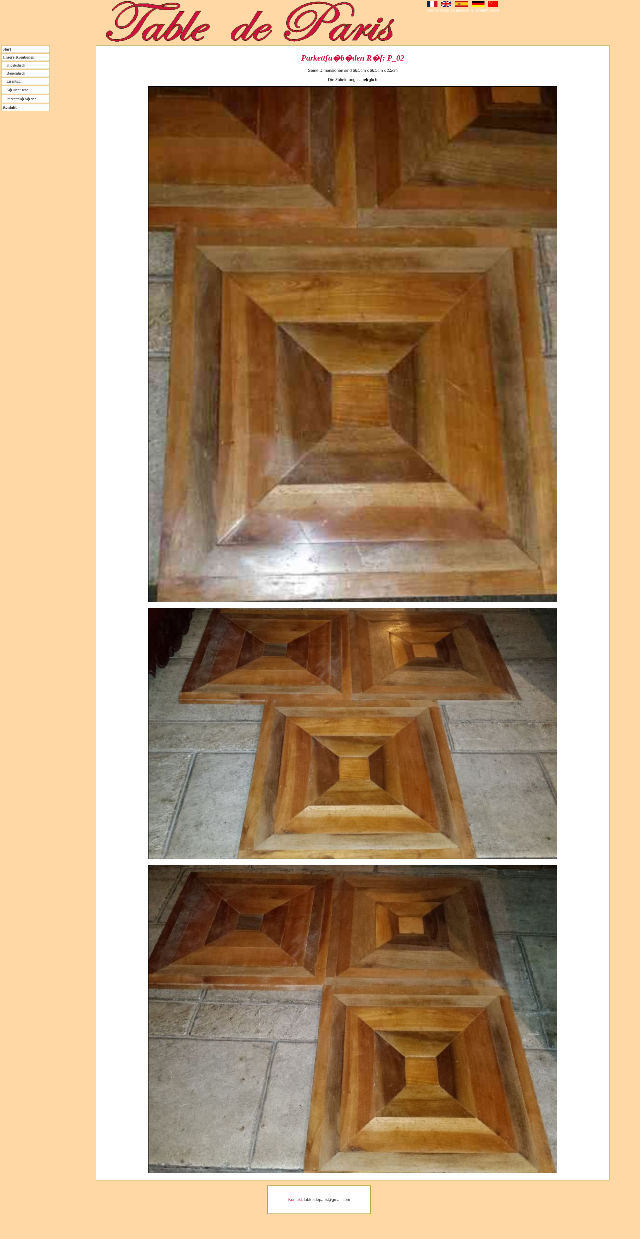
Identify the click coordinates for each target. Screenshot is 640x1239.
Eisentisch (12, 81)
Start (6, 49)
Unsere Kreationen (18, 57)
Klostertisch (13, 65)
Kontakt (9, 107)
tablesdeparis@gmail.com (327, 1199)
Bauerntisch (13, 73)
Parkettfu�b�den (19, 99)
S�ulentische (15, 90)
